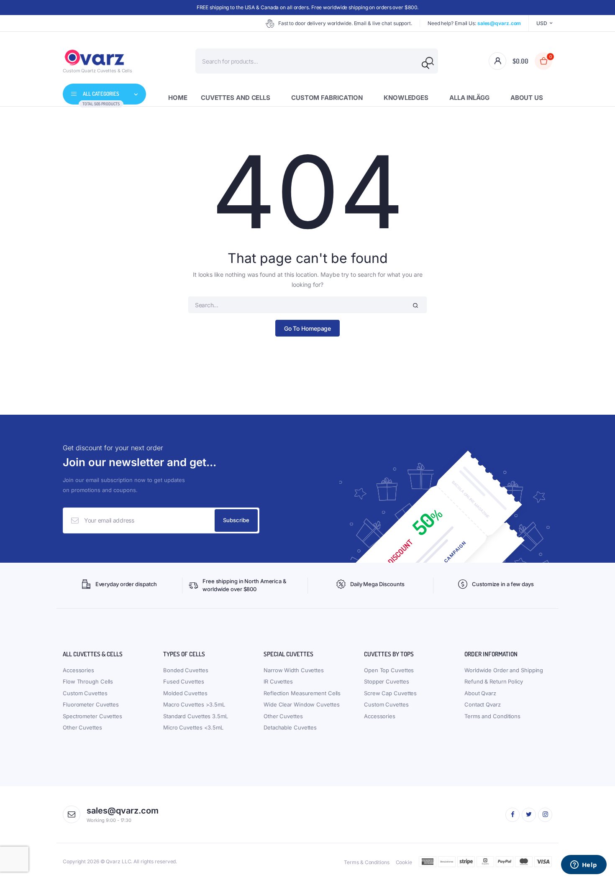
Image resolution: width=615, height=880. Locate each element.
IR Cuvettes (278, 681)
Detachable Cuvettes (290, 727)
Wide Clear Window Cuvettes (301, 704)
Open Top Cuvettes (389, 670)
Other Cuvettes (82, 727)
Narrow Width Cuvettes (294, 670)
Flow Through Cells (88, 681)
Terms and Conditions (492, 716)
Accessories (78, 670)
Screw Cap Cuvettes (390, 693)
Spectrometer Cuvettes (92, 716)
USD (541, 23)
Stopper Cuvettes (386, 681)
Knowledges (406, 98)
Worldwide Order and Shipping (503, 670)
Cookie (404, 862)
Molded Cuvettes (185, 693)
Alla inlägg (469, 98)
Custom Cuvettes (85, 693)
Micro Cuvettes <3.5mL (193, 727)
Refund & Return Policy (493, 681)
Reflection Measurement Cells (302, 693)
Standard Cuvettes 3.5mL (195, 716)
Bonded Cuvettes (185, 670)
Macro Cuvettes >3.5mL (194, 704)
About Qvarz (480, 693)
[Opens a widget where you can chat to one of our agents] (584, 865)
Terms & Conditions (366, 862)
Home (177, 98)
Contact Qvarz (482, 704)
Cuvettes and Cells (235, 98)
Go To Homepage (307, 328)
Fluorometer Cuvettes (91, 704)
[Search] (425, 65)
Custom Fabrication (327, 98)
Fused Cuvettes (183, 681)
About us (526, 98)
